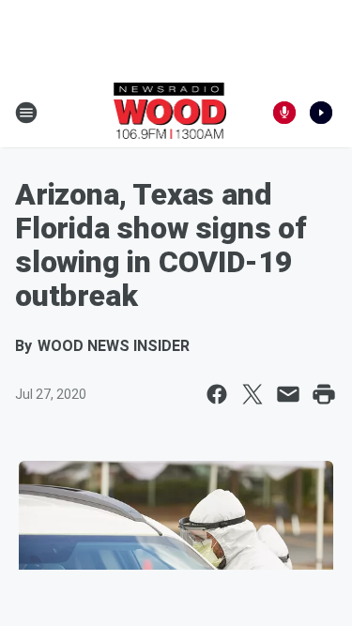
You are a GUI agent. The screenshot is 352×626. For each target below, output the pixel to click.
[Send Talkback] (284, 112)
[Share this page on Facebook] (217, 394)
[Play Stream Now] (321, 112)
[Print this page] (324, 394)
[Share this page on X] (252, 394)
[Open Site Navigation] (26, 112)
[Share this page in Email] (288, 394)
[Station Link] (170, 113)
